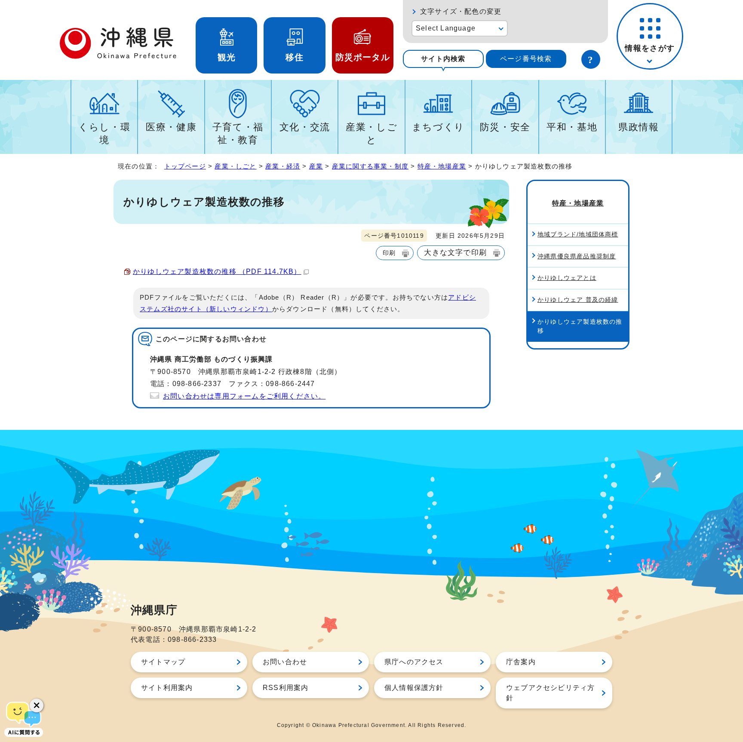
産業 (316, 166)
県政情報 (638, 127)
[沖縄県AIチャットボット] (23, 718)
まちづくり (438, 127)
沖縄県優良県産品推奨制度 (576, 256)
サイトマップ (163, 661)
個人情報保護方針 (414, 687)
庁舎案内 (521, 661)
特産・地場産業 (442, 166)
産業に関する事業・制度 (370, 166)
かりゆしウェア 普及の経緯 (577, 299)
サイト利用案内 (167, 687)
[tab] (443, 59)
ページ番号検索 (526, 58)
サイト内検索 (443, 58)
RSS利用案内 (285, 687)
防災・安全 (505, 127)
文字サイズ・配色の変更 (460, 11)
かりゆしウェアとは (566, 277)
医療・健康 (171, 127)
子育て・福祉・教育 (238, 133)
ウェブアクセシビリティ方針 (550, 693)
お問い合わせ (285, 661)
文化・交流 (304, 127)
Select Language (446, 28)
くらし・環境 (104, 133)
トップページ (185, 166)
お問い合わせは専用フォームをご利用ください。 (244, 396)
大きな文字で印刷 (455, 252)
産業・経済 (282, 166)
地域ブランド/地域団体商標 (577, 234)
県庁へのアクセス (414, 661)
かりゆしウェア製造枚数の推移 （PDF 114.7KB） (217, 271)
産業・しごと (371, 133)
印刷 (389, 252)
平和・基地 (572, 127)
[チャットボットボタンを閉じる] (36, 705)
